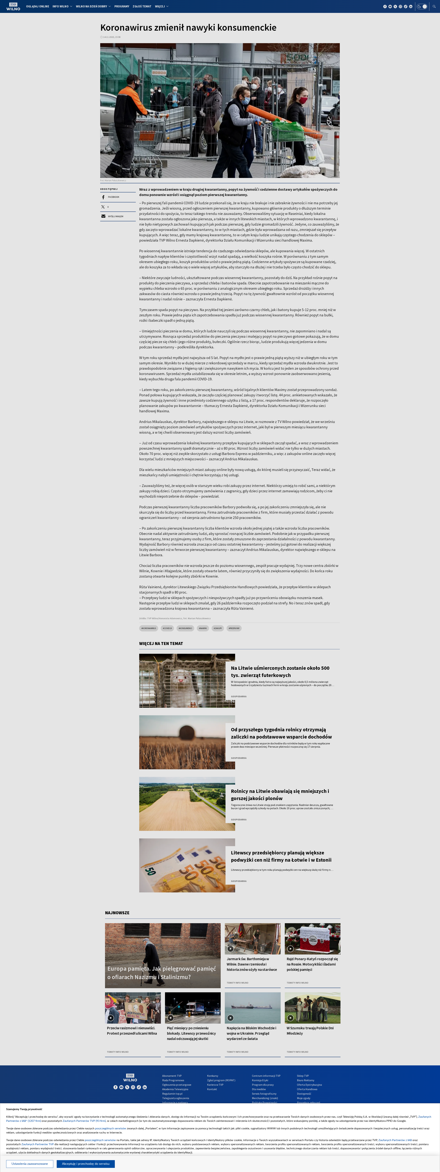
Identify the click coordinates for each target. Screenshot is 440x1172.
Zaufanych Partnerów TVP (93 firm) (84, 1121)
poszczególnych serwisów (110, 1128)
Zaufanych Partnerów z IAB (395, 1140)
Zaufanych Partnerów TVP (37, 1144)
